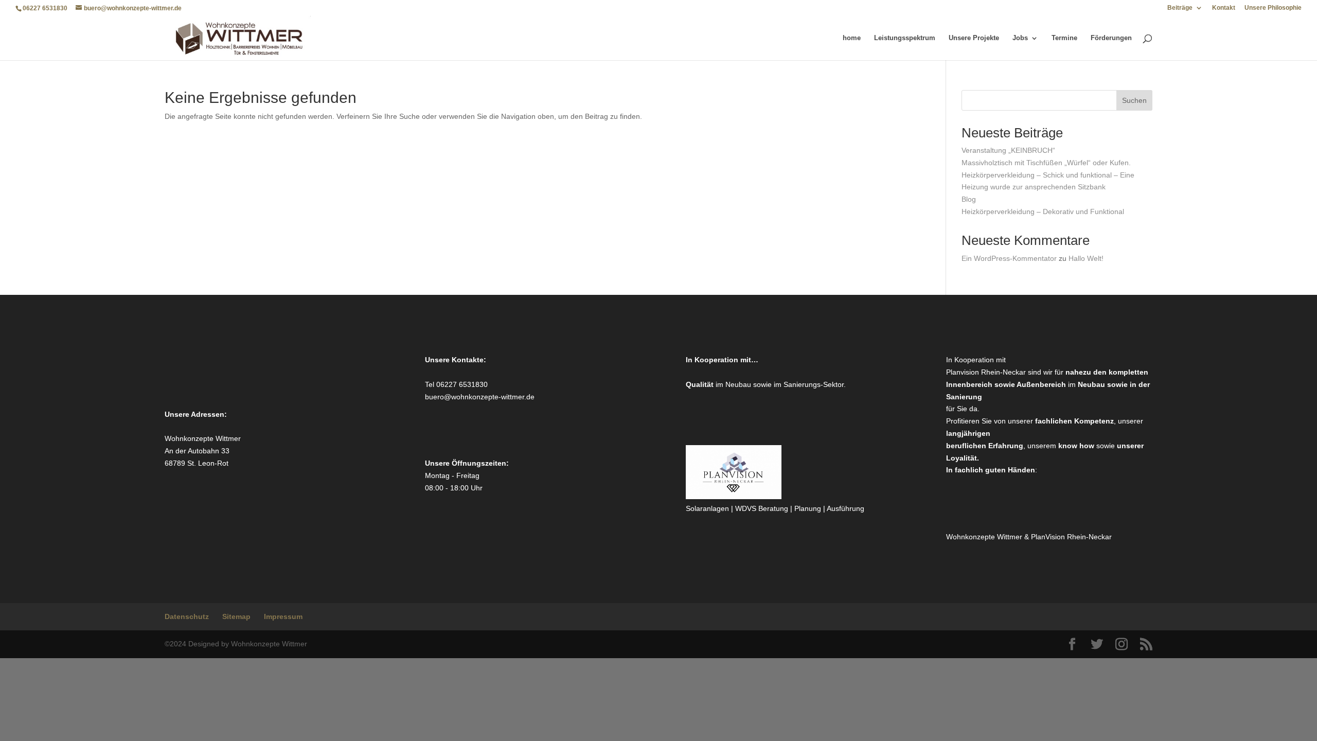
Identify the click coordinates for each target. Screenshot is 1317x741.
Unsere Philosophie (1273, 8)
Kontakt (1223, 8)
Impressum (283, 616)
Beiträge (1180, 8)
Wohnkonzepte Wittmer (985, 537)
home (852, 38)
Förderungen (1111, 38)
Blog (969, 199)
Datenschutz (187, 616)
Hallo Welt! (1086, 258)
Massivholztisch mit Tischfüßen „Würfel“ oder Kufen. (1046, 162)
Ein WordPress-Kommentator (1009, 258)
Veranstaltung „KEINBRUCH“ (1008, 150)
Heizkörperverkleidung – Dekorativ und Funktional (1043, 211)
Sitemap (236, 616)
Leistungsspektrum (904, 38)
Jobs (1020, 38)
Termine (1064, 38)
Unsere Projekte (974, 38)
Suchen (1134, 100)
